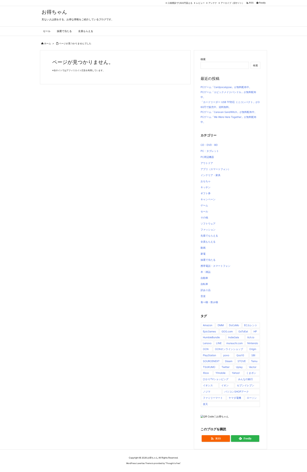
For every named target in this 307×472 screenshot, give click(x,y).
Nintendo (252, 343)
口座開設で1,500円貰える (180, 3)
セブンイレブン (245, 385)
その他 (204, 217)
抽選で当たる (208, 259)
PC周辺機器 (207, 156)
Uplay (239, 366)
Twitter (226, 366)
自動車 (204, 277)
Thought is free (173, 463)
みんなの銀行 (245, 379)
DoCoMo (234, 325)
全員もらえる (208, 241)
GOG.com (227, 331)
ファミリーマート (213, 397)
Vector (252, 366)
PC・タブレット (210, 150)
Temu (254, 361)
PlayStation (209, 355)
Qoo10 (240, 355)
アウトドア (207, 163)
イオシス (208, 385)
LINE (219, 343)
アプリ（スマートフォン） (215, 169)
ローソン (252, 397)
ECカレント (250, 325)
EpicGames (209, 331)
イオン (225, 385)
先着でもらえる (209, 235)
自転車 (204, 283)
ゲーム (204, 205)
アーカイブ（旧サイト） (232, 3)
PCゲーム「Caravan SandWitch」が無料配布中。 (229, 111)
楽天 (205, 403)
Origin (252, 349)
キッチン (206, 187)
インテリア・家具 (210, 175)
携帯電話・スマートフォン (215, 265)
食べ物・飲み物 (209, 302)
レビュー (200, 3)
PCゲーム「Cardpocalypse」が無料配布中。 (226, 87)
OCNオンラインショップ (229, 349)
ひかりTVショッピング (215, 379)
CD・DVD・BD (209, 144)
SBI (253, 355)
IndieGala (233, 337)
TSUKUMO (209, 366)
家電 (203, 253)
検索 (203, 59)
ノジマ (206, 391)
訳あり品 (206, 289)
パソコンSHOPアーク (236, 391)
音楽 (203, 296)
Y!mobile (220, 372)
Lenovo (207, 343)
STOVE (242, 361)
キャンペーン (208, 199)
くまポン (251, 372)
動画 (203, 247)
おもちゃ (206, 181)
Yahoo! (236, 372)
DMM (221, 325)
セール (204, 211)
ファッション (208, 229)
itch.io (250, 337)
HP (255, 331)
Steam (228, 361)
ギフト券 (206, 193)
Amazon (207, 325)
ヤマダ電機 (235, 397)
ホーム (47, 43)
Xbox (206, 372)
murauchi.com (234, 343)
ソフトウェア (208, 223)
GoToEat (243, 331)
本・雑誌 (206, 271)
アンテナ (212, 3)
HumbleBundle (211, 337)
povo (226, 355)
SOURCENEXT (211, 361)
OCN (206, 349)
